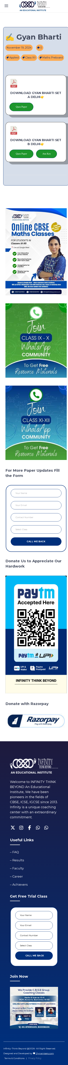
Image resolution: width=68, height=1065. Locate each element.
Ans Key (46, 153)
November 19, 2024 (19, 47)
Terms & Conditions (14, 1058)
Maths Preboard (52, 57)
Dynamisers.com (45, 1053)
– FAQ (14, 852)
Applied (14, 57)
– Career (16, 876)
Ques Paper (21, 106)
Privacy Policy (34, 1058)
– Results (17, 860)
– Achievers (19, 884)
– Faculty (17, 868)
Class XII (30, 57)
